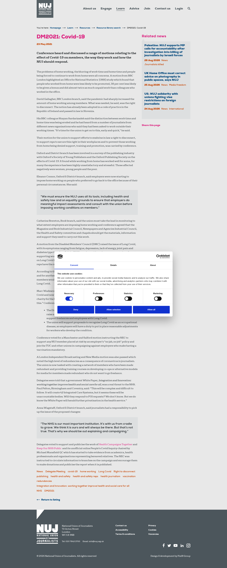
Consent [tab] (74, 265)
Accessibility (121, 530)
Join (147, 8)
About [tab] (153, 265)
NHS (39, 491)
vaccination (129, 476)
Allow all (151, 309)
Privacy (152, 526)
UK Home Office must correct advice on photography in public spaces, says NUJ (164, 77)
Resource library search (109, 28)
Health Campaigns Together (115, 444)
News (40, 472)
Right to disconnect (124, 472)
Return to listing (50, 500)
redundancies (44, 481)
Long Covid (104, 472)
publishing (42, 476)
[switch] (98, 299)
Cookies (152, 530)
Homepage (55, 28)
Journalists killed (154, 64)
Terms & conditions (125, 534)
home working (88, 472)
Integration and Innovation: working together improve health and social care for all (83, 486)
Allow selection (114, 309)
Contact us (162, 8)
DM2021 (49, 491)
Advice (134, 8)
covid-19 (73, 472)
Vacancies (153, 534)
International (176, 109)
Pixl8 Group (184, 556)
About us (89, 8)
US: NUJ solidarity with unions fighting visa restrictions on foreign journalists (161, 99)
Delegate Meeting (55, 472)
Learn (120, 8)
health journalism (110, 476)
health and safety (60, 476)
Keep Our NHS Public (49, 448)
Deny (75, 309)
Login (179, 8)
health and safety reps (85, 476)
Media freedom (177, 85)
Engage (106, 8)
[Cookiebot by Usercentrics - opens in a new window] (158, 257)
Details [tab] (113, 265)
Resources (85, 28)
